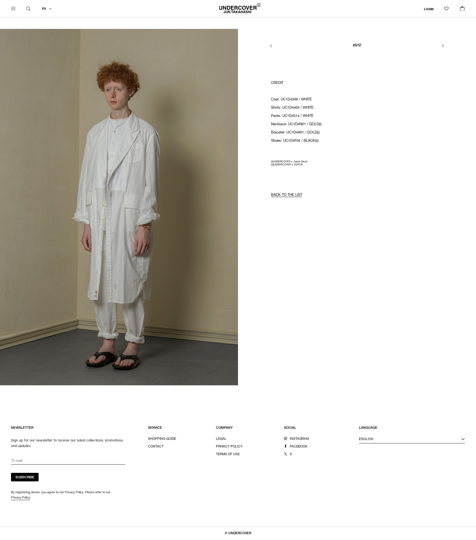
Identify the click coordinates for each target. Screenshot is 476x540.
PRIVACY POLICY (229, 446)
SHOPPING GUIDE (162, 439)
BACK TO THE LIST (286, 195)
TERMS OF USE (228, 454)
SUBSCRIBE (24, 477)
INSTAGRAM (299, 439)
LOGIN (429, 9)
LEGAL (221, 439)
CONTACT (156, 446)
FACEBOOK (298, 446)
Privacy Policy (20, 497)
